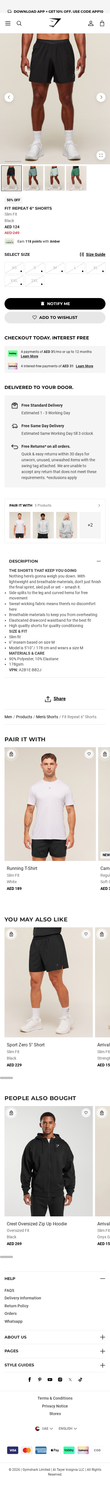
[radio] (11, 178)
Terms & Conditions (55, 1398)
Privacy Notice (55, 1406)
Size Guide (95, 254)
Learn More (29, 356)
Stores (55, 1413)
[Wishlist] (89, 753)
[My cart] (102, 23)
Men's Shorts (47, 717)
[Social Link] (29, 1379)
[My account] (90, 23)
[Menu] (8, 23)
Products (24, 717)
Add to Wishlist (58, 317)
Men (8, 717)
